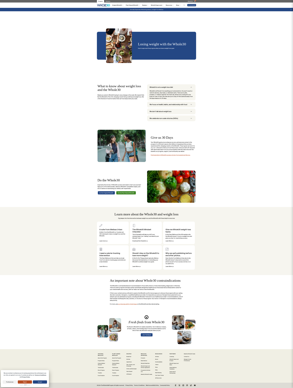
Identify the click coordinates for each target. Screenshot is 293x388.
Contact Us (186, 356)
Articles (157, 356)
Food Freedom (101, 375)
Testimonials (101, 367)
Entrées (128, 359)
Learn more (102, 241)
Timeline (100, 372)
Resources (169, 5)
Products (143, 358)
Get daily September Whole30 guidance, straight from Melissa (146, 9)
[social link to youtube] (195, 385)
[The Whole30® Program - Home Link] (103, 5)
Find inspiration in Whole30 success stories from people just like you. (170, 155)
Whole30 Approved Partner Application (145, 366)
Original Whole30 (117, 5)
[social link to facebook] (175, 385)
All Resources (158, 378)
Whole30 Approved (156, 5)
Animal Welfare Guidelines (173, 368)
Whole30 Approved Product (174, 360)
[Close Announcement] (291, 9)
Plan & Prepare (101, 370)
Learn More (169, 241)
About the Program (102, 358)
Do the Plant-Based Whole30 (126, 193)
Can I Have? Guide (159, 375)
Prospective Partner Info (145, 371)
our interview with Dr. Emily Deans (127, 304)
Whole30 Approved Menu (174, 364)
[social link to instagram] (183, 385)
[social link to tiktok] (191, 385)
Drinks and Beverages (132, 368)
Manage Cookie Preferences (187, 360)
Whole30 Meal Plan (145, 363)
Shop (177, 5)
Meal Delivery (144, 360)
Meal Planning (158, 372)
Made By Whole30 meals (146, 374)
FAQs (156, 370)
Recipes (144, 5)
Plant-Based (129, 371)
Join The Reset (146, 335)
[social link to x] (179, 385)
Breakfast (129, 356)
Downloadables (158, 361)
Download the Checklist (139, 241)
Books (156, 359)
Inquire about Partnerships (173, 372)
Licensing (172, 356)
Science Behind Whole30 (101, 364)
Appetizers (129, 361)
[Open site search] (184, 5)
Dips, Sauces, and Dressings (131, 365)
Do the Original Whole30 (106, 193)
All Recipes (129, 374)
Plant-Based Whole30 (132, 5)
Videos (156, 364)
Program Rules (101, 360)
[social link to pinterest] (187, 385)
